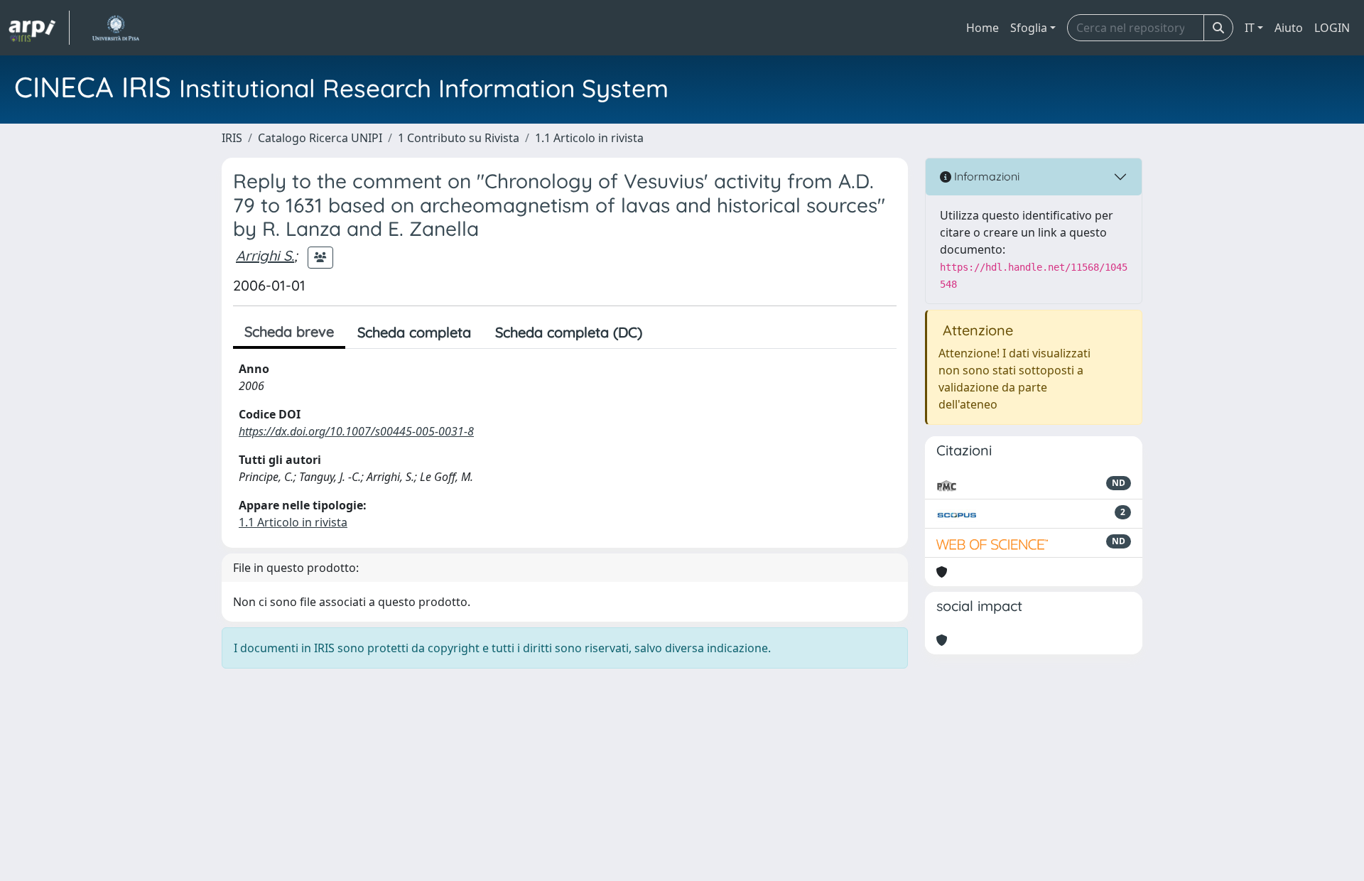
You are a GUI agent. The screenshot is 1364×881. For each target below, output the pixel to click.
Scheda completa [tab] (414, 332)
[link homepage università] (115, 28)
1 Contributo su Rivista (458, 138)
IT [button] (1250, 28)
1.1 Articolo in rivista (589, 138)
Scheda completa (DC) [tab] (568, 332)
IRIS (232, 138)
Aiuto (1288, 28)
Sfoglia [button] (1028, 28)
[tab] (666, 332)
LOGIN (1332, 28)
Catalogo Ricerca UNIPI (320, 138)
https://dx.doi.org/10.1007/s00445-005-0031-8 (356, 431)
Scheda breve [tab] (289, 331)
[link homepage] (39, 28)
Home (982, 28)
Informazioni (985, 176)
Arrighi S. (265, 255)
